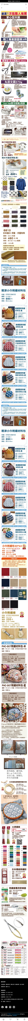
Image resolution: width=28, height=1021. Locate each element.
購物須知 (8, 984)
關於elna (8, 986)
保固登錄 (3, 984)
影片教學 (22, 984)
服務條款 (17, 984)
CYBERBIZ (14, 1015)
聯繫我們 (3, 986)
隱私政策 (13, 984)
